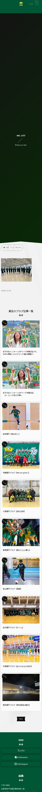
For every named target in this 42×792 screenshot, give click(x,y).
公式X (22, 751)
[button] (36, 3)
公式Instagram (22, 764)
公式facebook (22, 757)
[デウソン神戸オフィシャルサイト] (21, 4)
